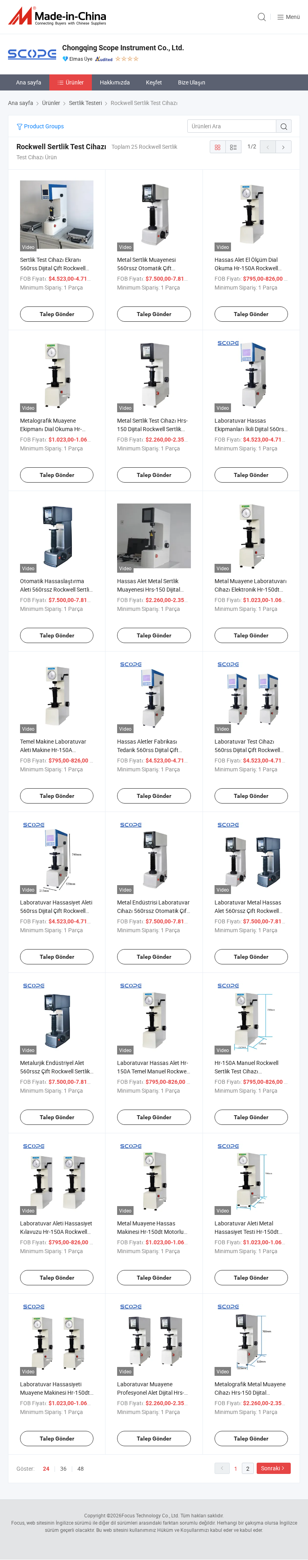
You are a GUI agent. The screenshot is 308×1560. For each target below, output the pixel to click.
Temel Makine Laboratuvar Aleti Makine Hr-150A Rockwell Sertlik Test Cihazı (53, 750)
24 (46, 1468)
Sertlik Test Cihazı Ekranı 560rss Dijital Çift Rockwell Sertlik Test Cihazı (52, 268)
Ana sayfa (28, 82)
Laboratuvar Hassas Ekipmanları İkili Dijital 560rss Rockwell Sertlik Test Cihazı (251, 429)
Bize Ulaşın (191, 82)
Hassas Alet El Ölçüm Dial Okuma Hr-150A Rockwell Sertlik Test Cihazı (246, 268)
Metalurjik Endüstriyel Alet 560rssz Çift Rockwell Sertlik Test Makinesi (55, 1071)
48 (80, 1468)
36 (63, 1468)
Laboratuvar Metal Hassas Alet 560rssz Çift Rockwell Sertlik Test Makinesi (248, 910)
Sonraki (270, 1468)
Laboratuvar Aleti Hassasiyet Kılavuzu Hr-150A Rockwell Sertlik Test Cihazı (56, 1231)
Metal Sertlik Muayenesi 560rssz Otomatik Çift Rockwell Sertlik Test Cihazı (150, 268)
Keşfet (154, 82)
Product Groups (43, 126)
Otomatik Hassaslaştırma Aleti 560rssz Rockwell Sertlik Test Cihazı (56, 589)
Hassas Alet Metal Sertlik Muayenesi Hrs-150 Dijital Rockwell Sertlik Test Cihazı (150, 589)
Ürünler (75, 82)
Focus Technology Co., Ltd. (150, 1515)
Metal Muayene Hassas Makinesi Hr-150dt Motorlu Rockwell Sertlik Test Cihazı (150, 1231)
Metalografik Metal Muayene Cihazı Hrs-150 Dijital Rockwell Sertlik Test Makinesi (251, 1392)
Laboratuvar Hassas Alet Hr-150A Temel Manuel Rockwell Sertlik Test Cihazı (153, 1071)
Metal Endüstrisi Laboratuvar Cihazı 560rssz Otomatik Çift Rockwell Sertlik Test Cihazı (153, 910)
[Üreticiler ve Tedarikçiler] (58, 15)
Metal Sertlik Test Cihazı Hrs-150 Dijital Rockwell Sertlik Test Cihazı (152, 429)
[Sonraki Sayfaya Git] (283, 147)
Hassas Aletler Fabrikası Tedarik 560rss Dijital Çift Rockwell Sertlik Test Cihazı (150, 750)
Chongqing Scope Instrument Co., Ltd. (123, 47)
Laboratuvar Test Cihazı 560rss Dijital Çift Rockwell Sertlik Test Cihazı (247, 750)
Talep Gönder (57, 314)
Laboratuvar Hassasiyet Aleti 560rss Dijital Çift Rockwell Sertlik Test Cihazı (56, 910)
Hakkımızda (115, 82)
